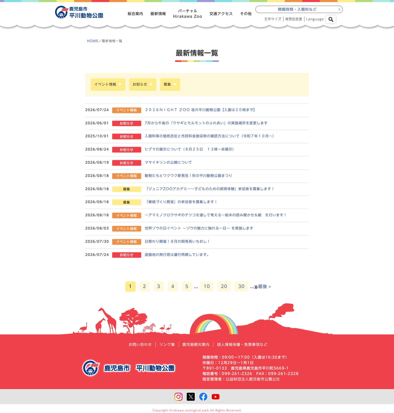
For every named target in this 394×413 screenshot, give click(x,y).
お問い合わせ (140, 344)
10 (207, 286)
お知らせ (140, 84)
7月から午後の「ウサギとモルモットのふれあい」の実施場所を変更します (206, 123)
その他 (246, 13)
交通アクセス (221, 13)
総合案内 (135, 13)
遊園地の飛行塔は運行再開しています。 (177, 254)
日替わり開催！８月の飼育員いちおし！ (177, 241)
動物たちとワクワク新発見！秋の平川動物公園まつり (188, 175)
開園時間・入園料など (297, 9)
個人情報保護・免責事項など (242, 344)
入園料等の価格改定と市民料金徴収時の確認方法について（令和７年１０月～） (210, 136)
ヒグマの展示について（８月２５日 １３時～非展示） (190, 149)
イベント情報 (105, 84)
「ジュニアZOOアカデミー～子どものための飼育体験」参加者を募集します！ (210, 189)
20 (224, 286)
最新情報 (158, 13)
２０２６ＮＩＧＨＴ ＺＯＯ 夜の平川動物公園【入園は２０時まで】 (201, 110)
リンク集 (167, 344)
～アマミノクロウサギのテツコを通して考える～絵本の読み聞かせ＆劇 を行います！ (218, 215)
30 (241, 286)
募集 (167, 84)
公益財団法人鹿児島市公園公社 (253, 379)
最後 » (264, 286)
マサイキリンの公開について (168, 162)
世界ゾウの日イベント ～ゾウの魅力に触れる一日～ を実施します (199, 228)
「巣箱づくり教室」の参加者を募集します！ (181, 202)
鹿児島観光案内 (196, 344)
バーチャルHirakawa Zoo (187, 13)
